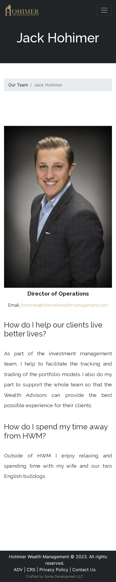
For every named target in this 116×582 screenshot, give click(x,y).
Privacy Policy (53, 569)
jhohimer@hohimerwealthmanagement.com (64, 305)
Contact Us (83, 569)
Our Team (18, 85)
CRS (31, 569)
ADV (18, 569)
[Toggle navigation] (104, 10)
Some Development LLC (64, 576)
